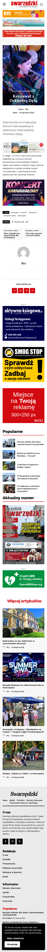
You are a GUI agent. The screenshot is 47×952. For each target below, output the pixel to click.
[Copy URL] (32, 290)
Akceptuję (12, 944)
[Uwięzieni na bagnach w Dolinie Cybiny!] (9, 465)
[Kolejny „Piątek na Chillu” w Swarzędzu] (23, 755)
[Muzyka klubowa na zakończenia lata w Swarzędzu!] (23, 667)
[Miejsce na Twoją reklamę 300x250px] (23, 405)
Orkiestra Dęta (10, 216)
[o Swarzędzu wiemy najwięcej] (24, 4)
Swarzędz (22, 216)
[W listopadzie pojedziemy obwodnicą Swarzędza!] (9, 477)
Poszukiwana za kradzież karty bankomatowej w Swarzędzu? (28, 488)
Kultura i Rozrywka (23, 91)
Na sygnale (7, 918)
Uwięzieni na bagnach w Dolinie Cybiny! (28, 465)
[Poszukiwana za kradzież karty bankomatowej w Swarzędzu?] (9, 488)
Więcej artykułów (24, 601)
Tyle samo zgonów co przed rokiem (34, 234)
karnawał (14, 212)
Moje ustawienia (15, 938)
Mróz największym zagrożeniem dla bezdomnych (12, 235)
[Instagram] (12, 841)
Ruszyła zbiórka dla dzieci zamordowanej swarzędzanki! (30, 443)
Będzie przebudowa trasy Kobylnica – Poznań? (28, 454)
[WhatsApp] (20, 290)
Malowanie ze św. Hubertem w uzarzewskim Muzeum (19, 642)
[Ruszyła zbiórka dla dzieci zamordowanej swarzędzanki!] (9, 443)
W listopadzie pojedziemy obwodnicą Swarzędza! (28, 477)
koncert (23, 212)
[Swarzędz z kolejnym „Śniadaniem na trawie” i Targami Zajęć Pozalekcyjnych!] (23, 711)
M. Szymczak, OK (20, 222)
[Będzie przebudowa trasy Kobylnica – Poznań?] (9, 454)
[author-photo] (4, 647)
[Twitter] (26, 290)
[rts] (23, 253)
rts (26, 109)
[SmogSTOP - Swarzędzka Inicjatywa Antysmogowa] (23, 364)
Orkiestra (33, 212)
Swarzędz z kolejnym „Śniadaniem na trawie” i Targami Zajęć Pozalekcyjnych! (23, 730)
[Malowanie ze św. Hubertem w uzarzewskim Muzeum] (23, 623)
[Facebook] (14, 290)
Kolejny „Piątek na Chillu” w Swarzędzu (23, 773)
